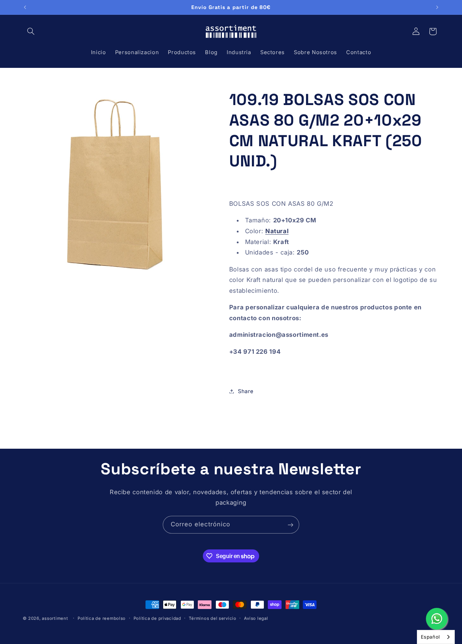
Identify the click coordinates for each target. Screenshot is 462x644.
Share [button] (246, 391)
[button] (31, 31)
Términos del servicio (212, 618)
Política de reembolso (102, 618)
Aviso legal (256, 618)
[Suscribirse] (290, 525)
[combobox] (436, 637)
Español (430, 637)
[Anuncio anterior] (25, 7)
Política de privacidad (157, 618)
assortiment (55, 618)
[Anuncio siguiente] (437, 7)
